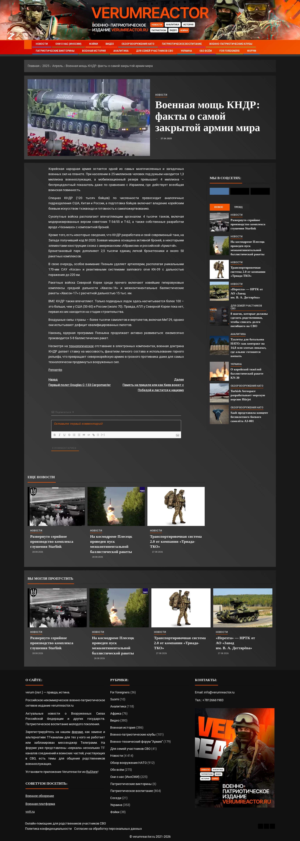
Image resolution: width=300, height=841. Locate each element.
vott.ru (30, 811)
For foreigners (229, 50)
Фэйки (93, 43)
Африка (115, 713)
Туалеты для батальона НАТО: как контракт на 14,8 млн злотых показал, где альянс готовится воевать (248, 348)
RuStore (92, 772)
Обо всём (205, 50)
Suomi (114, 699)
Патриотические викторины (55, 50)
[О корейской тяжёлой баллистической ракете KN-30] (219, 371)
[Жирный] (54, 435)
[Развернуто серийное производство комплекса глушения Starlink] (56, 506)
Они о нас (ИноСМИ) (68, 43)
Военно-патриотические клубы (230, 43)
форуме (77, 732)
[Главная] (28, 44)
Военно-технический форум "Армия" (136, 741)
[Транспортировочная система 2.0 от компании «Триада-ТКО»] (176, 506)
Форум (251, 50)
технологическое (81, 346)
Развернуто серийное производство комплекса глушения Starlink (51, 541)
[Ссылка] (93, 435)
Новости (42, 43)
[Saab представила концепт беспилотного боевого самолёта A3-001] (219, 414)
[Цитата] (83, 435)
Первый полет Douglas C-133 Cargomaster (79, 382)
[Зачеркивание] (69, 435)
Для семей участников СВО (154, 50)
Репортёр (55, 370)
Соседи (115, 798)
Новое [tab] (218, 207)
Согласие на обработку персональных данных (108, 828)
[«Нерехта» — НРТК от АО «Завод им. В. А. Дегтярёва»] (219, 291)
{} (98, 434)
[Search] (273, 47)
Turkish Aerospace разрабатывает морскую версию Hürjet (248, 395)
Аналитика (120, 50)
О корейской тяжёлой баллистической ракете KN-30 (247, 373)
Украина (186, 50)
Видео (110, 43)
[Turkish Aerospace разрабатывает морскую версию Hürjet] (219, 392)
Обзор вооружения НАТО (138, 43)
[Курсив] (59, 435)
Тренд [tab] (238, 207)
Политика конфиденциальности (48, 828)
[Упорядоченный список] (74, 435)
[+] (103, 434)
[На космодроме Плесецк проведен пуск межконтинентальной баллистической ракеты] (116, 506)
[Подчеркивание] (64, 435)
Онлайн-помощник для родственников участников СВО (65, 823)
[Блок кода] (88, 435)
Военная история (94, 50)
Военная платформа (40, 804)
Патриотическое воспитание (182, 43)
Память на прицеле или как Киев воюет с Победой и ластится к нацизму (153, 385)
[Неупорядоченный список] (79, 435)
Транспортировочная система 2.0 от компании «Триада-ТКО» (176, 541)
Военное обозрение (40, 796)
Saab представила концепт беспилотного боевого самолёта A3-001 (249, 417)
